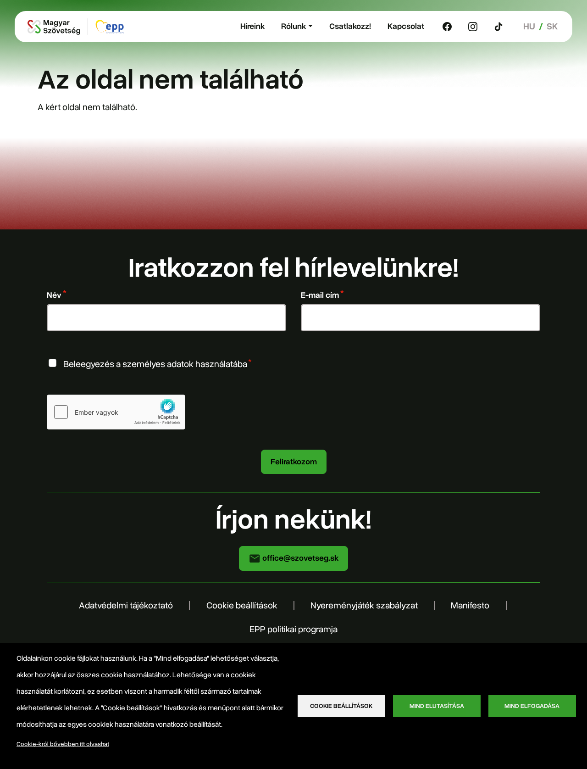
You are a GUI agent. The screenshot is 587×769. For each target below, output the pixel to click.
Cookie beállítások (241, 605)
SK (552, 26)
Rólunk (293, 26)
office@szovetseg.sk (299, 557)
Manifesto (470, 605)
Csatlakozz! (350, 26)
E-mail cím (320, 295)
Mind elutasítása (437, 706)
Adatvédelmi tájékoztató (126, 605)
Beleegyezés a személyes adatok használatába (155, 364)
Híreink (252, 26)
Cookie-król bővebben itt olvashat (63, 744)
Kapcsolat (406, 26)
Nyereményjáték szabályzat (364, 605)
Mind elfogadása (531, 706)
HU (529, 26)
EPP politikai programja (293, 629)
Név (54, 295)
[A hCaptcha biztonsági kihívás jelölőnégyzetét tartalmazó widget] (116, 412)
